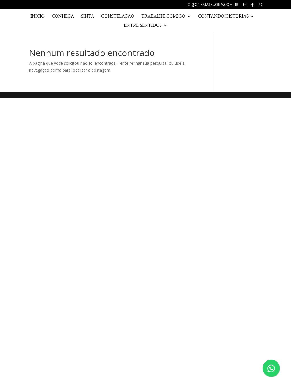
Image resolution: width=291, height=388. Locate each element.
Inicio (37, 16)
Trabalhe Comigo (163, 16)
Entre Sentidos (143, 25)
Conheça (63, 16)
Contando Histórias (223, 16)
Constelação (117, 16)
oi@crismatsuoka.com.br (213, 5)
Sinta (87, 16)
